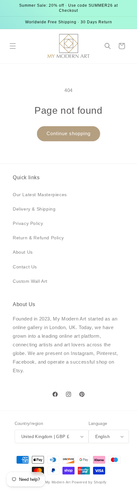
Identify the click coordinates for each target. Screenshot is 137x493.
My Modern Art (58, 482)
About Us (23, 252)
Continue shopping (68, 133)
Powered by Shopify (89, 482)
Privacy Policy (28, 223)
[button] (13, 46)
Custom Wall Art (30, 281)
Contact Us (25, 266)
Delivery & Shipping (34, 209)
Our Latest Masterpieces (40, 194)
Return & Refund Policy (38, 237)
